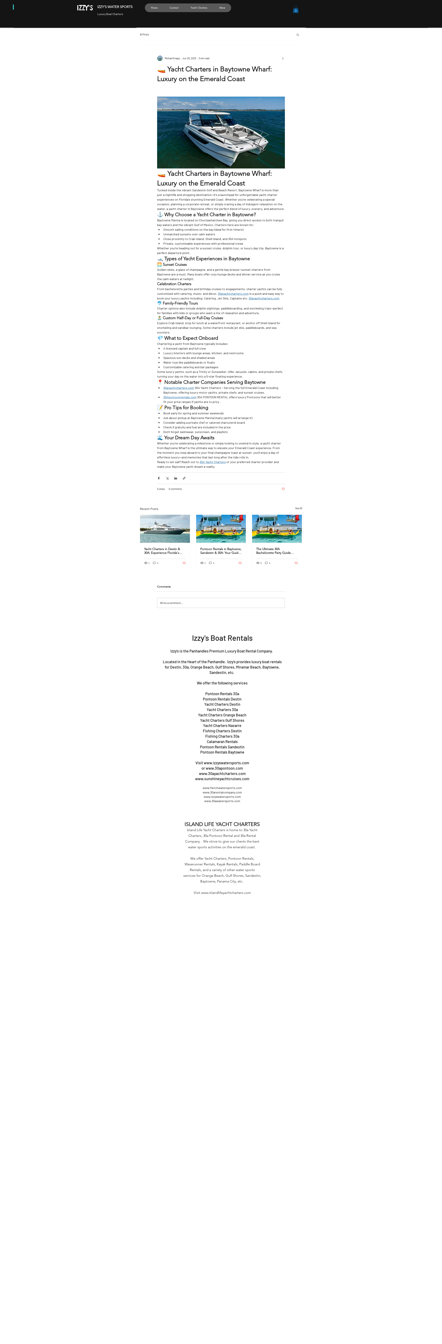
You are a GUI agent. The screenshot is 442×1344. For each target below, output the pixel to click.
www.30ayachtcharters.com (222, 773)
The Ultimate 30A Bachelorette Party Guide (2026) (273, 551)
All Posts (144, 34)
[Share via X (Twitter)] (167, 478)
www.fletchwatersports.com (222, 788)
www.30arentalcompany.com (222, 792)
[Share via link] (184, 478)
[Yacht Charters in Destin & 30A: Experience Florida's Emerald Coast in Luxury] (165, 529)
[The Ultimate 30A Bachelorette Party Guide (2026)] (277, 529)
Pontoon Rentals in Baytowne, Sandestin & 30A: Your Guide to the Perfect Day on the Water (221, 551)
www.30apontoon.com (224, 768)
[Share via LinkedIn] (175, 478)
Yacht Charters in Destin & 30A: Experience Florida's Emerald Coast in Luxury (162, 551)
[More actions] (283, 58)
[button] (296, 9)
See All (298, 508)
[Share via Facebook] (158, 478)
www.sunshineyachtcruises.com (222, 778)
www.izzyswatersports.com (226, 762)
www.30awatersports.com (222, 801)
